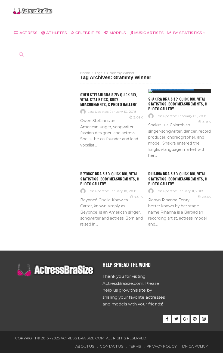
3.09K (138, 117)
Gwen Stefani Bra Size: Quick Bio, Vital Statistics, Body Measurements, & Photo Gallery (108, 99)
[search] (21, 54)
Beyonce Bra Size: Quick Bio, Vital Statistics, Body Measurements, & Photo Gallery (109, 178)
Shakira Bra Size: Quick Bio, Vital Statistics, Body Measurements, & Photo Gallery (177, 103)
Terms (135, 346)
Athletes (56, 32)
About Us (84, 346)
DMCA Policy (195, 346)
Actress (29, 32)
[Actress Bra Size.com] (32, 10)
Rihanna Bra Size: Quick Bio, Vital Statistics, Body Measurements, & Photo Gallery (177, 178)
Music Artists (149, 32)
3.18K (207, 122)
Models (118, 32)
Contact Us (111, 346)
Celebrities (87, 32)
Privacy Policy (162, 346)
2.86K (206, 197)
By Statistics (187, 32)
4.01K (138, 197)
